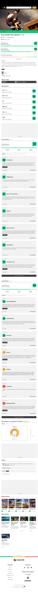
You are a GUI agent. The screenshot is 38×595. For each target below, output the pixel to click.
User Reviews (5, 281)
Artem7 (7, 352)
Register (34, 7)
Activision (4, 31)
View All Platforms (10, 37)
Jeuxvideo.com (8, 262)
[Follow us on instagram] (28, 568)
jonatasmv (8, 386)
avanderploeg (8, 318)
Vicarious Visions (8, 75)
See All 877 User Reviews (19, 417)
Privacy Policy (10, 573)
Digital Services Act (10, 575)
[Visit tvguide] (28, 578)
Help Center (10, 569)
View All (11, 139)
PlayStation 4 (33, 170)
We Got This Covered (10, 194)
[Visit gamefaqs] (28, 581)
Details (3, 460)
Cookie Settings (10, 579)
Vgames (7, 211)
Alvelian (7, 369)
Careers (10, 571)
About (10, 567)
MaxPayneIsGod (9, 403)
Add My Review (19, 58)
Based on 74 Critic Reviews (5, 44)
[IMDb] (24, 586)
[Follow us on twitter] (31, 568)
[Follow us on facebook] (24, 568)
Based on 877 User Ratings (5, 50)
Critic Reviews (5, 139)
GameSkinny (8, 245)
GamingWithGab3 (9, 301)
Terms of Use (10, 577)
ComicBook (8, 160)
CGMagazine (8, 177)
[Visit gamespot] (28, 575)
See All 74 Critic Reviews (19, 275)
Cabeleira (7, 335)
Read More (5, 308)
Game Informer (8, 228)
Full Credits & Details (6, 474)
